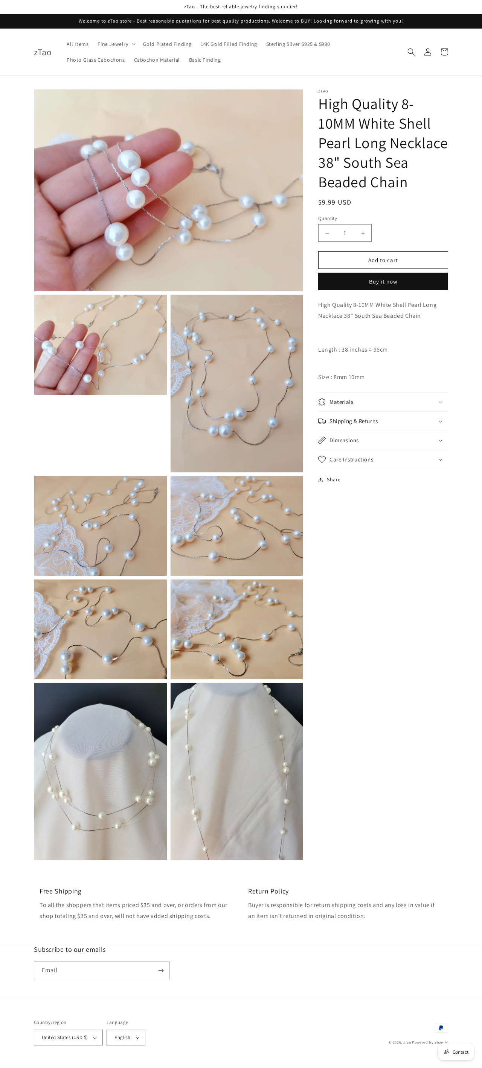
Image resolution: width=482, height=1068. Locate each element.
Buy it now (383, 281)
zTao (407, 1042)
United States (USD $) (65, 1037)
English (122, 1037)
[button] (115, 44)
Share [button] (334, 479)
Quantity (327, 218)
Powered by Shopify (430, 1042)
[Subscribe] (161, 970)
